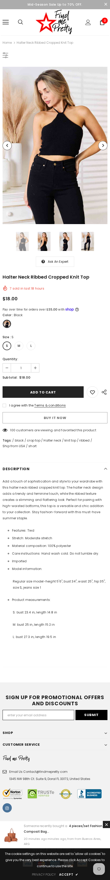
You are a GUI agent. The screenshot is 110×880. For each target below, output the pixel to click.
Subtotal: (10, 377)
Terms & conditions (50, 405)
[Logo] (55, 22)
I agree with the (21, 405)
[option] (55, 145)
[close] (105, 4)
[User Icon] (88, 22)
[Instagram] (7, 807)
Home (7, 42)
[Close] (106, 824)
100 (12, 430)
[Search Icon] (20, 22)
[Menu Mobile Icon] (6, 22)
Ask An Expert (58, 261)
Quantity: (10, 359)
